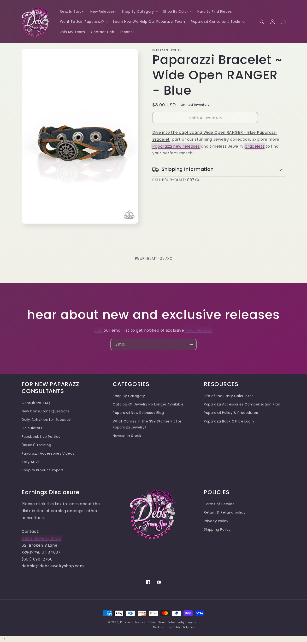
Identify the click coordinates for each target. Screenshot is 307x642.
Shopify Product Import (43, 470)
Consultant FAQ (36, 402)
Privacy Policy (216, 521)
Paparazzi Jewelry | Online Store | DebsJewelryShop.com (159, 622)
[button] (139, 11)
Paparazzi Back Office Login (229, 421)
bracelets (254, 146)
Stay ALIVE (31, 461)
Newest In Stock (127, 435)
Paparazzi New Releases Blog (138, 412)
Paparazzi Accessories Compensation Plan (242, 404)
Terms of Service (219, 504)
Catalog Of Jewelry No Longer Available (148, 404)
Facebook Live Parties (41, 436)
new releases (198, 330)
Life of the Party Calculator (228, 395)
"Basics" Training (36, 445)
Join (98, 330)
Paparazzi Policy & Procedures (231, 412)
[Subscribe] (191, 344)
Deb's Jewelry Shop (41, 538)
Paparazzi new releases (176, 146)
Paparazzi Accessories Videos (48, 453)
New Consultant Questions (46, 411)
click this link (49, 504)
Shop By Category (129, 395)
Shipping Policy (217, 529)
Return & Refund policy (224, 512)
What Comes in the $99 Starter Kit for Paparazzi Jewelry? (147, 424)
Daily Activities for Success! (46, 419)
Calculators (32, 428)
